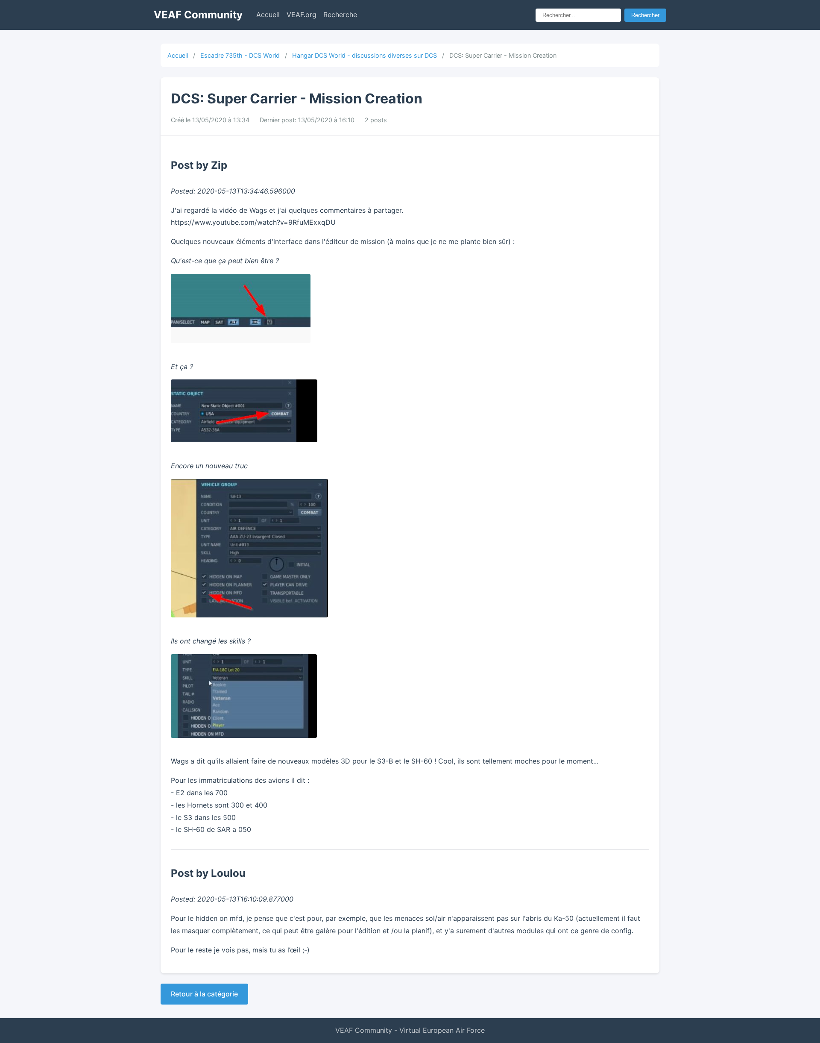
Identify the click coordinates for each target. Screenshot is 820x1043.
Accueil (268, 14)
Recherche (340, 14)
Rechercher (645, 15)
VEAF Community (198, 15)
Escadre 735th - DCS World (240, 55)
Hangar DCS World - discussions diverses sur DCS (364, 55)
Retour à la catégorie (204, 994)
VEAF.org (301, 14)
